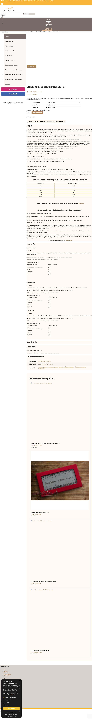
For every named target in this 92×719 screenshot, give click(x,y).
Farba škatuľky (36, 105)
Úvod (48, 20)
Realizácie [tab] (42, 121)
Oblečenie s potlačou (10, 51)
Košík (48, 23)
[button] (11, 714)
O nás (5, 670)
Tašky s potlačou (9, 55)
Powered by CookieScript (11, 716)
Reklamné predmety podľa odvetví (13, 70)
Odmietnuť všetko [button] (11, 711)
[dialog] (11, 698)
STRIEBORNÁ (41, 368)
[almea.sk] (9, 12)
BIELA (49, 361)
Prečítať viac (13, 694)
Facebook (13, 94)
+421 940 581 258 (16, 1)
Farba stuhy (36, 107)
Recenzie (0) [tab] (50, 121)
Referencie (48, 25)
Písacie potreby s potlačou (11, 65)
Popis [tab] (30, 121)
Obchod (48, 21)
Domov (28, 31)
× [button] (20, 680)
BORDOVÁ (83, 367)
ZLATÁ (56, 367)
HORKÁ (45, 361)
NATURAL (50, 364)
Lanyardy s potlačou (9, 60)
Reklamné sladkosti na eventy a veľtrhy (14, 74)
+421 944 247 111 (27, 1)
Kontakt (48, 26)
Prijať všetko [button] (11, 708)
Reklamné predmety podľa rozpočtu (13, 79)
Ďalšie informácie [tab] (59, 121)
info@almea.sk (6, 1)
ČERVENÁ (44, 364)
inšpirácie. (81, 203)
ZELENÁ (61, 367)
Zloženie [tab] (35, 121)
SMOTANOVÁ (50, 367)
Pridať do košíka (37, 112)
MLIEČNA (40, 361)
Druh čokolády (36, 102)
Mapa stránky (7, 675)
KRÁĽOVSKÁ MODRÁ (68, 367)
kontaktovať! (69, 240)
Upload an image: (31, 110)
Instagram (13, 89)
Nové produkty (7, 674)
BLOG (48, 22)
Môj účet (4, 15)
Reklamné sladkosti (39, 31)
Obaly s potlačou (9, 46)
